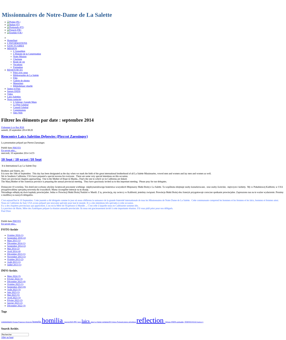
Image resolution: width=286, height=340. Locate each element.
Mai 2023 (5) (13, 295)
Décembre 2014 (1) (16, 243)
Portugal (120, 322)
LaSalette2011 (107, 322)
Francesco (22, 322)
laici (80, 322)
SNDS (173, 322)
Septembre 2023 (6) (16, 287)
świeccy (200, 322)
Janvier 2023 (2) (14, 303)
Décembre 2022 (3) (16, 305)
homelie (37, 321)
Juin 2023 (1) (13, 292)
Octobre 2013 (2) (15, 259)
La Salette (98, 322)
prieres (126, 322)
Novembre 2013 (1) (16, 256)
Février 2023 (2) (14, 300)
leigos (114, 322)
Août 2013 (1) (14, 262)
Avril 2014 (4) (14, 251)
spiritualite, (180, 322)
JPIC (75, 322)
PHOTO (17, 147)
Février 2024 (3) (14, 279)
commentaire (7, 322)
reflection (150, 320)
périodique (132, 322)
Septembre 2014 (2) (16, 246)
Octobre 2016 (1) (15, 235)
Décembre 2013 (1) (16, 254)
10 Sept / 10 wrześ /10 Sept (21, 159)
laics (86, 321)
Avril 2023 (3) (14, 297)
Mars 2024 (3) (14, 276)
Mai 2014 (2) (13, 248)
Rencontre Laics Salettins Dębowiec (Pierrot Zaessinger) (44, 136)
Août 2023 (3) (14, 289)
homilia (53, 320)
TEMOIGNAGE (191, 322)
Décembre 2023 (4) (16, 281)
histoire (29, 322)
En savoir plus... (8, 150)
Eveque (15, 322)
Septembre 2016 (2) (16, 238)
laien (93, 322)
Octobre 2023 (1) (15, 284)
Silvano (168, 322)
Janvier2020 (68, 322)
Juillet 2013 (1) (14, 264)
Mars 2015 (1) (14, 240)
